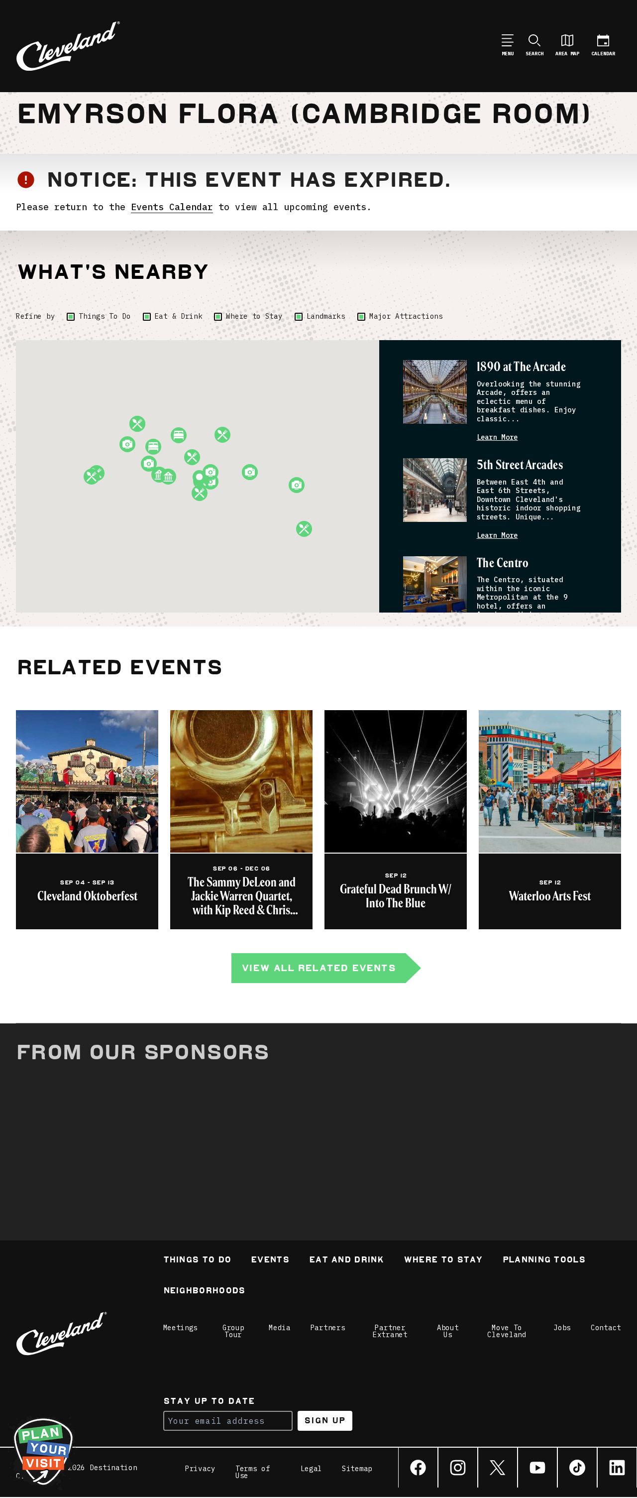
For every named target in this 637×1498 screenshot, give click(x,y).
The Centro (503, 563)
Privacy (200, 1469)
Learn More (497, 437)
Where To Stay (443, 1260)
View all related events (318, 968)
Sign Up (324, 1420)
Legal (311, 1469)
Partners (328, 1327)
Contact (606, 1327)
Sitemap (357, 1469)
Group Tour (233, 1331)
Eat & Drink (179, 316)
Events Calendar (172, 207)
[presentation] (435, 392)
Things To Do (104, 316)
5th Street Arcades (520, 465)
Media (280, 1327)
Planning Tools (544, 1260)
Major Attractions (406, 316)
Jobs (562, 1327)
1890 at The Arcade (521, 367)
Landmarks (326, 316)
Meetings (180, 1327)
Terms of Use (252, 1472)
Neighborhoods (204, 1291)
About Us (448, 1331)
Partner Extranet (390, 1331)
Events (270, 1260)
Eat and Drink (346, 1260)
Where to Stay (254, 316)
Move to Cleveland (506, 1331)
